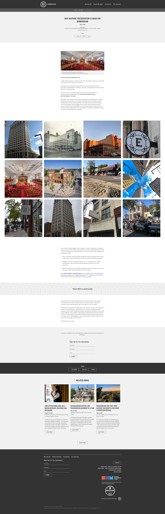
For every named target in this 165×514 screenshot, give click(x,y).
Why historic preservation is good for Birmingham (82, 20)
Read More (50, 432)
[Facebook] (112, 457)
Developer (66, 28)
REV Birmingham (48, 4)
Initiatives (108, 4)
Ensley (78, 28)
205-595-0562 (117, 472)
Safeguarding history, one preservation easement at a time (82, 407)
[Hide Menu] (123, 4)
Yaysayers (99, 28)
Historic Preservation (87, 412)
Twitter (83, 36)
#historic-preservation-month (82, 30)
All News (81, 10)
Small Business (47, 416)
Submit (73, 356)
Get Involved (117, 4)
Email (89, 36)
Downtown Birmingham (73, 28)
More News (82, 442)
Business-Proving (52, 414)
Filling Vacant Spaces (84, 28)
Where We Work (98, 4)
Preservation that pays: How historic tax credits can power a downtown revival (107, 408)
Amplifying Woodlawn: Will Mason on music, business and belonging (56, 408)
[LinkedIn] (119, 457)
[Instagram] (116, 457)
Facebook (77, 36)
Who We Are (88, 4)
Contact (117, 462)
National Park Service (81, 275)
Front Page (90, 28)
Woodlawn (94, 28)
